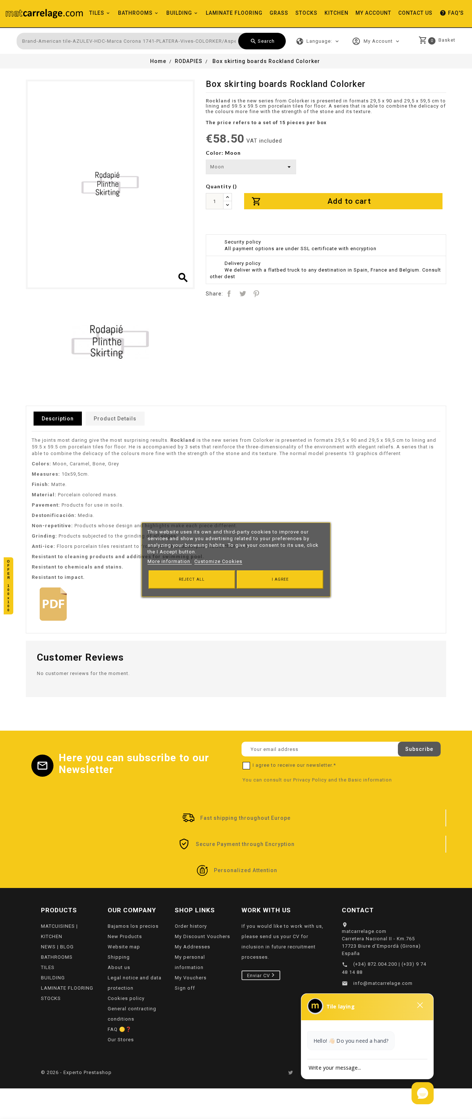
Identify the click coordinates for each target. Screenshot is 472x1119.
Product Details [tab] (115, 419)
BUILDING (179, 13)
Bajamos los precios (133, 926)
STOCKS (306, 13)
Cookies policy (126, 998)
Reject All (192, 579)
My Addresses (192, 947)
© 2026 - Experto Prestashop (76, 1072)
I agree (280, 579)
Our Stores (121, 1039)
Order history (191, 926)
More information (170, 561)
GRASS (279, 13)
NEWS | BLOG (57, 947)
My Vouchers (190, 977)
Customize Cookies (218, 561)
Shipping (119, 957)
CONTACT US (415, 13)
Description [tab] (58, 419)
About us (119, 967)
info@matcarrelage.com (383, 983)
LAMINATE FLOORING (234, 13)
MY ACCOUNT (373, 13)
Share (229, 294)
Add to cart (311, 201)
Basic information (370, 780)
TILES (96, 13)
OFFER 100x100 (8, 585)
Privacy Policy (310, 780)
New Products (125, 936)
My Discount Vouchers (202, 936)
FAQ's (452, 13)
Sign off (185, 988)
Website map (124, 947)
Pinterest (256, 294)
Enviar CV (259, 975)
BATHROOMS (135, 13)
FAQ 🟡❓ (120, 1029)
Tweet (243, 294)
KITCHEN (336, 13)
